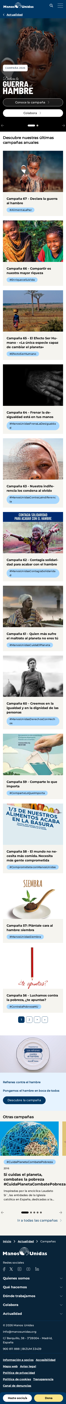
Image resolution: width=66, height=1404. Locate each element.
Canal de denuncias (17, 1385)
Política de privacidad (19, 1373)
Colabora (11, 1305)
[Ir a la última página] (45, 1019)
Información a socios (18, 1360)
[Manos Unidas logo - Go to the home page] (18, 7)
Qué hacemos (15, 1287)
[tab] (31, 125)
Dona (48, 1398)
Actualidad (15, 14)
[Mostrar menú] (59, 5)
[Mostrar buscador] (50, 5)
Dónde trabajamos (19, 1296)
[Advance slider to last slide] (2, 125)
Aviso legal (28, 1366)
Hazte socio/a (17, 1398)
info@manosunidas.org (19, 1331)
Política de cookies (17, 1379)
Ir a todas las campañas (37, 1220)
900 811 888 (11, 1349)
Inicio (7, 1241)
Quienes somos (16, 1278)
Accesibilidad (46, 1360)
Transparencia (43, 1379)
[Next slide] (63, 125)
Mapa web (10, 1366)
